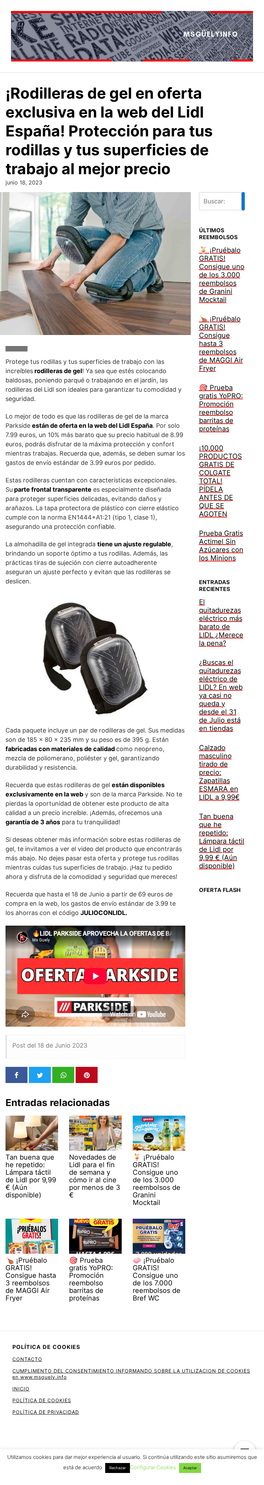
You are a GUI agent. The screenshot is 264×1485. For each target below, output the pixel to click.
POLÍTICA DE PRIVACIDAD (45, 1412)
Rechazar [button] (117, 1467)
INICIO (21, 1389)
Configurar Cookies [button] (153, 1467)
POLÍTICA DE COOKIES (41, 1400)
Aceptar (190, 1467)
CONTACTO (27, 1359)
